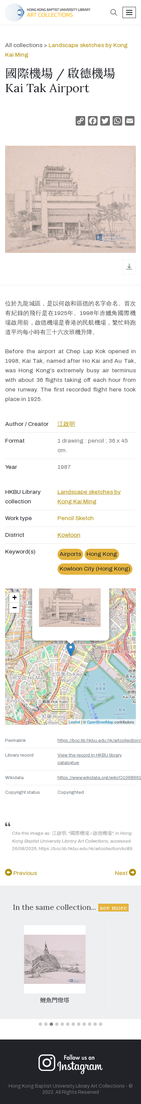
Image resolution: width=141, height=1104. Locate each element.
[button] (114, 13)
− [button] (14, 607)
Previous (24, 873)
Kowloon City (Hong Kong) (95, 568)
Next (122, 873)
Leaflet (74, 722)
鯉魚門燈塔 (54, 1000)
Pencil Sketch (75, 518)
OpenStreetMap (100, 722)
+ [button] (14, 597)
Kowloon (68, 535)
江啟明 (66, 424)
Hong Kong (102, 554)
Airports (70, 554)
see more (113, 908)
